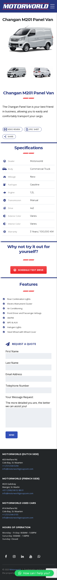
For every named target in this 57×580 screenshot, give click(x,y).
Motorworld (15, 569)
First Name (12, 351)
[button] (34, 573)
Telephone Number (17, 385)
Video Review (14, 129)
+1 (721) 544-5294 (10, 465)
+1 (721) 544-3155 (10, 514)
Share (10, 136)
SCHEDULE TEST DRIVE (31, 269)
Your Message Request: (19, 397)
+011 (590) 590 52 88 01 (13, 490)
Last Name (12, 363)
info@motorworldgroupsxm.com (17, 468)
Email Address (14, 374)
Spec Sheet (34, 129)
